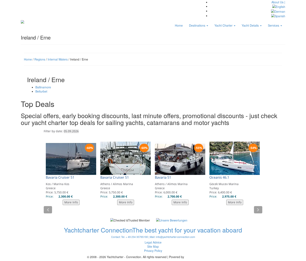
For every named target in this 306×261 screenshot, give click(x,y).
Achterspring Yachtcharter (202, 257)
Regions (39, 59)
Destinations (197, 25)
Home (179, 25)
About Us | (278, 2)
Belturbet (41, 91)
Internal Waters (58, 59)
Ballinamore (43, 87)
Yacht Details (251, 25)
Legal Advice (153, 242)
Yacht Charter (223, 25)
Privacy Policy (153, 251)
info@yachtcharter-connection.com (175, 237)
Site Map (153, 246)
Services (274, 25)
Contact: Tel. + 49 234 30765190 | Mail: (133, 237)
